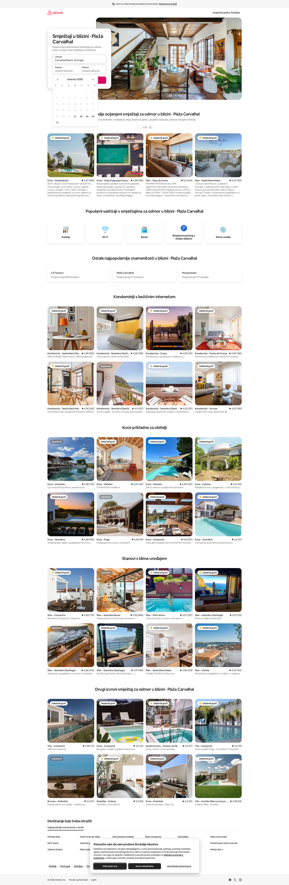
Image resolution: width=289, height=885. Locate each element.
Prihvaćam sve (110, 866)
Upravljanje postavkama (179, 866)
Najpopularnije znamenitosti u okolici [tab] (65, 827)
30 (93, 116)
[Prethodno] (139, 127)
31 (57, 122)
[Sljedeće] (150, 127)
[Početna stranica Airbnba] (55, 12)
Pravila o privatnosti (78, 879)
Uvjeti (93, 879)
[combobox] (79, 60)
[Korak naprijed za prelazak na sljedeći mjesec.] (93, 79)
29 (87, 116)
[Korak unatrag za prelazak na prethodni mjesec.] (58, 79)
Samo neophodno (145, 866)
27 (75, 116)
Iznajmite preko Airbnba (226, 12)
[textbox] (66, 71)
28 (81, 116)
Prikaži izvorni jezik (168, 4)
